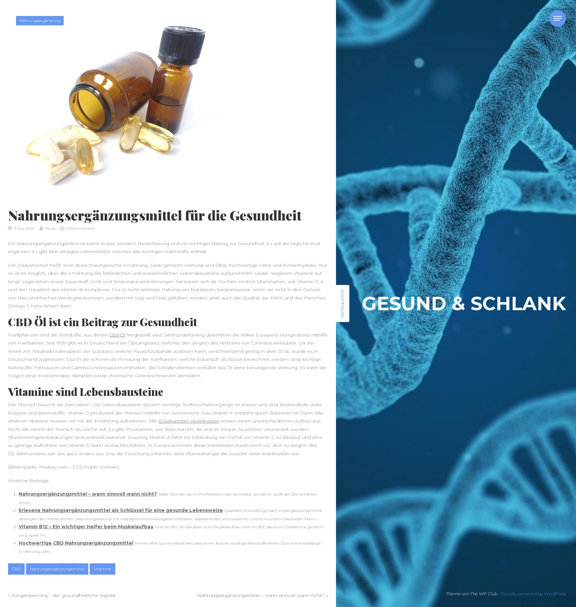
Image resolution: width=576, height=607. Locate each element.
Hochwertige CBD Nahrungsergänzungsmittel (76, 543)
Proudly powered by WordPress (533, 593)
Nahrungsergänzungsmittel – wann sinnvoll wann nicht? (88, 494)
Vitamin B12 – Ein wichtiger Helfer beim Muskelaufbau (86, 526)
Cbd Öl (117, 335)
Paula (49, 228)
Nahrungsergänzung (39, 20)
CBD (16, 568)
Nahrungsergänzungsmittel (57, 568)
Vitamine (102, 568)
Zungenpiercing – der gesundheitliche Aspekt (63, 595)
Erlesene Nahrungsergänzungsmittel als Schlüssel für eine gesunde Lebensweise (121, 510)
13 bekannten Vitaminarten (188, 421)
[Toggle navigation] (557, 18)
